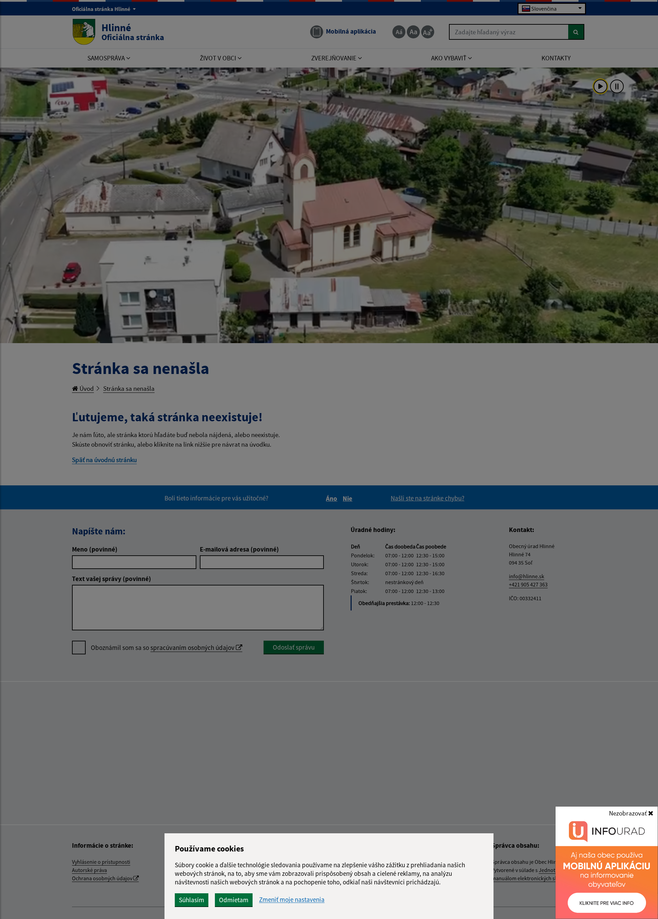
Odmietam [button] (233, 900)
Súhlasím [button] (191, 900)
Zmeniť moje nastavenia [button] (292, 899)
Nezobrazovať (628, 813)
